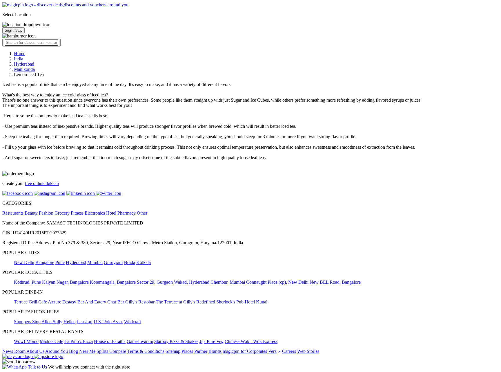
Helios (69, 321)
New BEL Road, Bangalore (335, 282)
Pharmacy (126, 213)
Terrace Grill (25, 301)
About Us (35, 351)
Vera (272, 351)
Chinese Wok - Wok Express (251, 341)
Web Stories (308, 351)
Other (142, 213)
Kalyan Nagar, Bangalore (65, 282)
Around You (56, 351)
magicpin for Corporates (245, 351)
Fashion (46, 213)
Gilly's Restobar (140, 301)
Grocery (62, 213)
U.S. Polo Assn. (108, 321)
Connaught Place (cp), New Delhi (277, 282)
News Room (14, 351)
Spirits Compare (111, 351)
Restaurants (12, 213)
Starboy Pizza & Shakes (176, 341)
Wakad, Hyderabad (191, 282)
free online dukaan (42, 183)
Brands (215, 351)
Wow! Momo (26, 341)
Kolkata (143, 262)
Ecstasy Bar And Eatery (84, 301)
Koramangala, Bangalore (113, 282)
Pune (60, 262)
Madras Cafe (51, 341)
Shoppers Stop (27, 321)
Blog (73, 351)
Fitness (77, 213)
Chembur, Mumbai (227, 282)
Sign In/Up (13, 30)
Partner (200, 351)
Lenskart (84, 321)
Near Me (87, 351)
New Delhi (24, 262)
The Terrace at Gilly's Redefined (185, 301)
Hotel (111, 213)
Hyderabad (76, 262)
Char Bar (115, 301)
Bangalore (44, 262)
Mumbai (95, 262)
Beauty (31, 213)
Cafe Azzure (49, 301)
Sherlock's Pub (230, 301)
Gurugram (113, 262)
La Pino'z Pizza (78, 341)
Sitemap (173, 351)
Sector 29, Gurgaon (155, 282)
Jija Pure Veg (211, 341)
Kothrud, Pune (27, 282)
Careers (289, 351)
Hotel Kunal (256, 301)
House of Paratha (110, 341)
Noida (129, 262)
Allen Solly (51, 321)
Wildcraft (132, 321)
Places (187, 351)
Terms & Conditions (145, 351)
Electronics (95, 213)
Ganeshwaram (140, 341)
